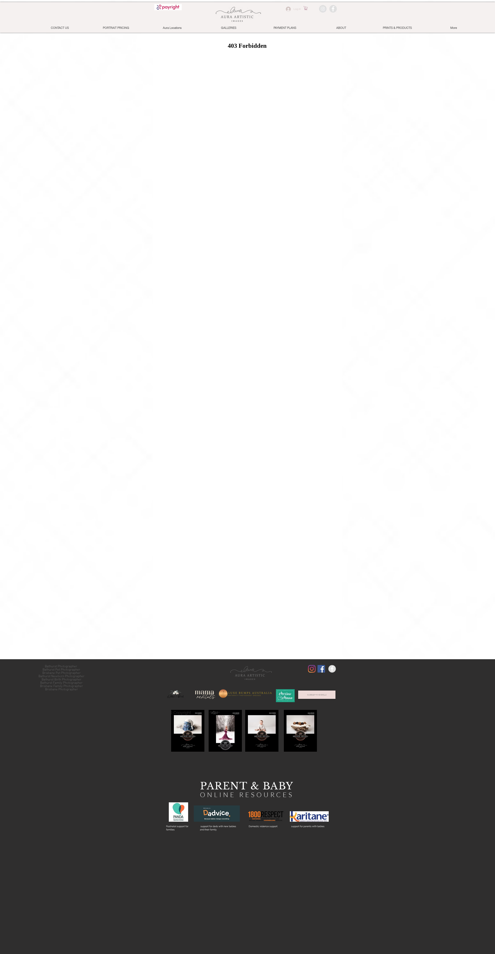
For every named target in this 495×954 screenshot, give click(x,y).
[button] (306, 8)
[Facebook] (321, 669)
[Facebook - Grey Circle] (333, 9)
